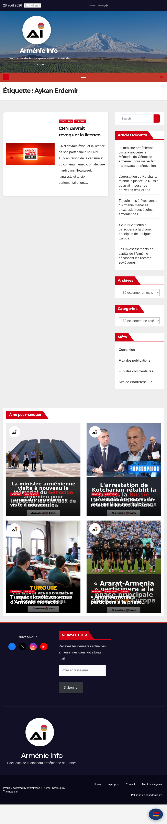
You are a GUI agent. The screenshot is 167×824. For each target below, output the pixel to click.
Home (97, 784)
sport (124, 591)
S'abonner (71, 687)
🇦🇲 (156, 814)
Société (29, 591)
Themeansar (10, 791)
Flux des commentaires (136, 371)
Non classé (31, 494)
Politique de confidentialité (146, 795)
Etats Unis (66, 121)
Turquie (80, 121)
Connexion (127, 349)
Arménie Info (39, 50)
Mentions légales (152, 784)
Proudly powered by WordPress (22, 787)
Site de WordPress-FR (135, 382)
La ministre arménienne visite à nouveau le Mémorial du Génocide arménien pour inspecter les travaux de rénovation (137, 156)
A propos (113, 784)
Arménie (16, 494)
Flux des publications (134, 360)
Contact (130, 784)
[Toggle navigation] (83, 77)
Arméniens (111, 494)
